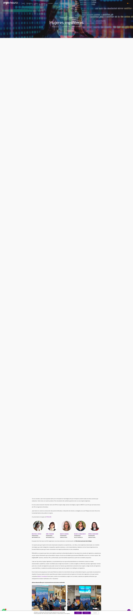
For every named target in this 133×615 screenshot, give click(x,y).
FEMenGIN (48, 517)
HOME (23, 3)
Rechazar (87, 613)
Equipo (71, 17)
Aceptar (78, 613)
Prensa (56, 3)
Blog (36, 3)
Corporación (63, 17)
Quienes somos (64, 3)
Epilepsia (43, 3)
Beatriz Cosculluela (42, 576)
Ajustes (95, 613)
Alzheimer (50, 3)
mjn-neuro (56, 27)
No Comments (76, 27)
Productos (29, 3)
